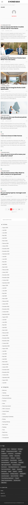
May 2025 (4, 261)
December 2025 (5, 248)
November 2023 (5, 309)
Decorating (17, 455)
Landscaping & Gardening (7, 416)
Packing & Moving (6, 421)
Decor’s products (5, 458)
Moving (4, 419)
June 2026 (4, 232)
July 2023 (4, 319)
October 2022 (5, 343)
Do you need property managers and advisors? (13, 193)
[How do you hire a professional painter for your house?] (14, 108)
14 (19, 209)
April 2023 (4, 327)
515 (26, 61)
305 (26, 137)
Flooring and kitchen (6, 398)
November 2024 (5, 277)
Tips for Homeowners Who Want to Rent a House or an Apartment (12, 173)
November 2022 (5, 340)
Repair (9, 471)
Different (13, 458)
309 (26, 157)
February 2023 (5, 332)
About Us (3, 493)
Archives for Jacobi (7, 4)
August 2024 (5, 285)
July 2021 (4, 382)
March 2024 (4, 298)
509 (26, 91)
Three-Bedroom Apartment (7, 478)
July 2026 (4, 230)
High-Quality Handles (6, 464)
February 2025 (5, 269)
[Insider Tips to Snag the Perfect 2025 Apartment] (14, 78)
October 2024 (5, 280)
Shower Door (5, 435)
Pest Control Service (5, 469)
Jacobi (3, 30)
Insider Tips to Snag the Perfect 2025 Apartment (13, 88)
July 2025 (4, 256)
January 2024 (5, 303)
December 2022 (5, 338)
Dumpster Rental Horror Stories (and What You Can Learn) (13, 58)
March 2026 (4, 240)
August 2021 (5, 380)
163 (26, 30)
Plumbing (4, 427)
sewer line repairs (5, 475)
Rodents (15, 471)
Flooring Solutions (5, 462)
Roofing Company (14, 473)
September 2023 (6, 314)
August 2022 (5, 348)
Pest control (5, 424)
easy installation (4, 460)
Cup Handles (18, 453)
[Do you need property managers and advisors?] (1, 189)
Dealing (11, 455)
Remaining (19, 469)
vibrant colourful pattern (6, 480)
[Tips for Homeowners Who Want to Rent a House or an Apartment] (1, 169)
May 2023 (4, 324)
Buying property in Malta (12, 451)
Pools (3, 429)
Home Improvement (5, 56)
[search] (25, 2)
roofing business (5, 473)
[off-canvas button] (2, 2)
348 (26, 120)
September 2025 (6, 253)
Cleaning (4, 392)
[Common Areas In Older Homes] (1, 132)
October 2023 (5, 311)
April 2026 (4, 238)
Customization (4, 455)
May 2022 (4, 356)
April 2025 (4, 264)
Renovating (3, 471)
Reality (13, 469)
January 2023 (5, 335)
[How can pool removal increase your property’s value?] (1, 150)
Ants (8, 449)
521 (26, 176)
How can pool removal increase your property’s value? (13, 155)
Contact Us (3, 495)
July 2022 (4, 351)
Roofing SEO (22, 473)
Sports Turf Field (14, 475)
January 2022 (5, 367)
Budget (3, 451)
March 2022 (4, 361)
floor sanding (14, 462)
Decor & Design (5, 395)
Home (2, 4)
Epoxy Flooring (13, 460)
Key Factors (4, 467)
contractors (10, 453)
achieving (3, 449)
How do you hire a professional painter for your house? (14, 118)
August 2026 (5, 227)
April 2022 (4, 359)
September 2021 (6, 377)
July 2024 (4, 288)
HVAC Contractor (6, 408)
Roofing (20, 471)
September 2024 (6, 282)
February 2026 (5, 243)
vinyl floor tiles (17, 480)
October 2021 (5, 374)
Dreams (18, 458)
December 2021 (5, 369)
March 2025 (4, 267)
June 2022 (4, 353)
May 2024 (4, 293)
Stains (21, 475)
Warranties (3, 482)
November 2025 (5, 251)
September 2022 (6, 345)
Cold (20, 451)
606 (26, 196)
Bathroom (4, 390)
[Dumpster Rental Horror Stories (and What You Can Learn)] (14, 48)
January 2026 (5, 246)
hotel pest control (16, 464)
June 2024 (4, 290)
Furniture (4, 400)
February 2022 (5, 364)
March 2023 (4, 330)
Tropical (17, 478)
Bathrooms (14, 449)
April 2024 (4, 295)
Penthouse (23, 467)
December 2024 (5, 274)
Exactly (20, 460)
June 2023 (4, 322)
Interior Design (5, 411)
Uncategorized (5, 437)
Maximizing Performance (14, 467)
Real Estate (4, 432)
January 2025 (5, 272)
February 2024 (5, 301)
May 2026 (4, 235)
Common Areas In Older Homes (11, 136)
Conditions (3, 453)
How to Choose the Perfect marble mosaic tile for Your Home (12, 27)
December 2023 (5, 306)
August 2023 (5, 317)
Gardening (21, 462)
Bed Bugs (20, 449)
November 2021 (5, 372)
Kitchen (4, 413)
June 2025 (4, 259)
